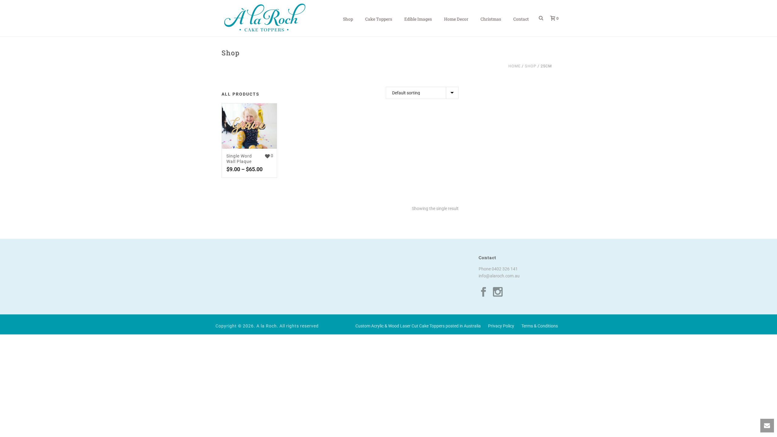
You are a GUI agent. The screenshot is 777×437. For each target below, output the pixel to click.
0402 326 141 (505, 268)
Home (514, 66)
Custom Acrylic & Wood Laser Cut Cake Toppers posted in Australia (418, 326)
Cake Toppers (378, 19)
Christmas (490, 19)
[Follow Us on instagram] (498, 292)
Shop (348, 19)
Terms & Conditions (539, 326)
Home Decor (456, 19)
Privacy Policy (501, 326)
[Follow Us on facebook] (483, 292)
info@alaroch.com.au (499, 275)
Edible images (418, 19)
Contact (521, 19)
